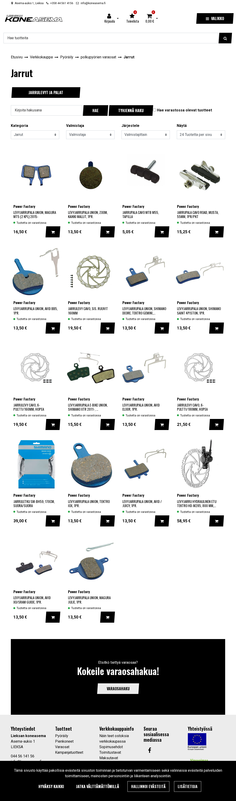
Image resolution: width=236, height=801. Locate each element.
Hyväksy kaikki (51, 786)
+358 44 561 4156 (61, 3)
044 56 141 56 (22, 756)
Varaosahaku (118, 688)
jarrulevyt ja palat (46, 92)
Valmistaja (75, 125)
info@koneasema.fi (93, 3)
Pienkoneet (64, 741)
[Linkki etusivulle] (33, 18)
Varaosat (62, 747)
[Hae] (225, 38)
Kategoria (19, 125)
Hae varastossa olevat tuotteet (184, 110)
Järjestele (130, 125)
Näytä (182, 125)
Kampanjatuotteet (69, 752)
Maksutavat (108, 758)
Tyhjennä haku (131, 110)
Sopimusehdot (111, 747)
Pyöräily (61, 736)
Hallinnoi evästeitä (148, 786)
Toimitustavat (110, 752)
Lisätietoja (188, 786)
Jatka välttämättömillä (97, 786)
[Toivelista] (52, 153)
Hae (95, 110)
